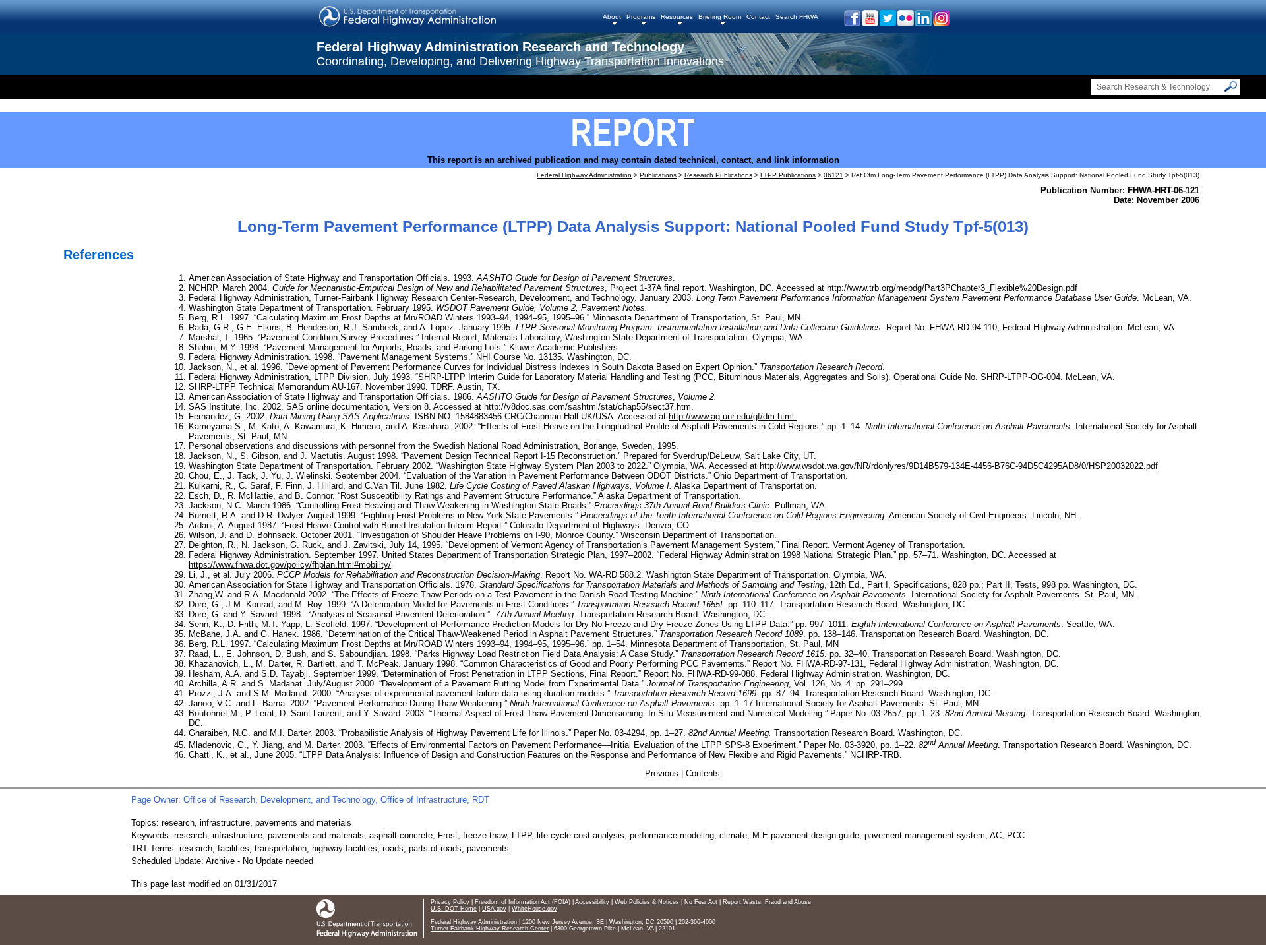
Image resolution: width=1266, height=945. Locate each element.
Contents (703, 773)
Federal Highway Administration (584, 175)
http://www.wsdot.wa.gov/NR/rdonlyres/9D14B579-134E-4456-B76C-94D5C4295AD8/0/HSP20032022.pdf (959, 466)
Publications (658, 175)
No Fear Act (700, 902)
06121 (833, 175)
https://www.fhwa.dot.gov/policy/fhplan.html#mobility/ (290, 565)
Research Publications (718, 175)
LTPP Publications (788, 175)
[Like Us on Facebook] (851, 23)
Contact (758, 16)
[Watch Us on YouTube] (869, 23)
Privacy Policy (450, 902)
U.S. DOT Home (454, 908)
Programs (640, 16)
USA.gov (494, 908)
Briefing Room (719, 16)
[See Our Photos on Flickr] (905, 23)
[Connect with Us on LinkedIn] (923, 23)
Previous (661, 773)
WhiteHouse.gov (534, 908)
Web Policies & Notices (647, 902)
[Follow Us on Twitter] (887, 23)
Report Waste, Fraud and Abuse (767, 902)
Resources (677, 16)
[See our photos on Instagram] (941, 23)
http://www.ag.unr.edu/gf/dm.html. (733, 416)
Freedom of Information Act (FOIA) (522, 902)
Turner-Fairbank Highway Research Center (490, 928)
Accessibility (592, 902)
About (612, 16)
